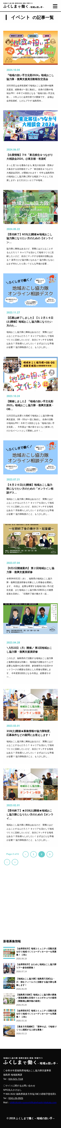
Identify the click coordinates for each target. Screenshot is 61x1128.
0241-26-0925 (15, 1098)
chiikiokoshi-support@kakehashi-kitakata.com (33, 1102)
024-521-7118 (15, 1079)
